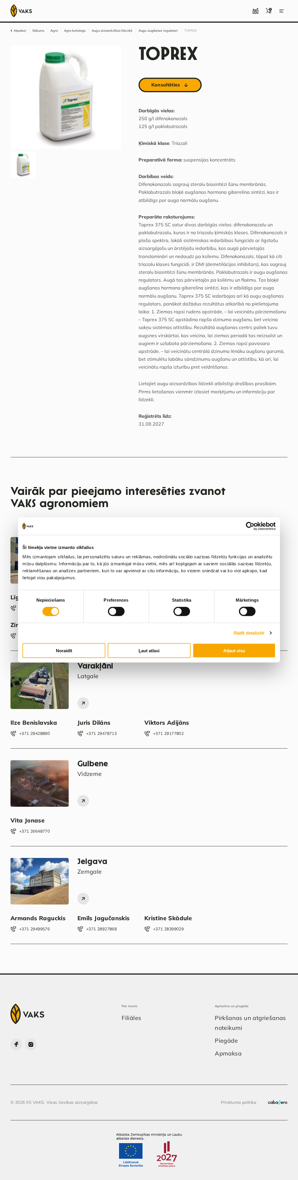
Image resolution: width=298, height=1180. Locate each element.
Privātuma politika (238, 1102)
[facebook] (16, 1044)
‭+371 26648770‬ (34, 831)
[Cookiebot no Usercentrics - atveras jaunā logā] (250, 526)
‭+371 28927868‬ (101, 929)
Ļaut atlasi (149, 650)
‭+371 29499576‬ (34, 929)
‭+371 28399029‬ (168, 929)
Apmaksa (228, 1053)
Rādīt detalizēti (249, 632)
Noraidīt (64, 650)
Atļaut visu (234, 650)
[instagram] (31, 1044)
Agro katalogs (75, 31)
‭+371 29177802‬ (168, 733)
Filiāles (131, 1017)
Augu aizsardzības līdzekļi (112, 31)
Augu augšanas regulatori (158, 31)
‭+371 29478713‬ (101, 733)
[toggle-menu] (282, 11)
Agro (54, 31)
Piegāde (226, 1040)
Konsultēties (165, 85)
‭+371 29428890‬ (34, 733)
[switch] (116, 611)
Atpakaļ (20, 31)
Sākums (38, 31)
